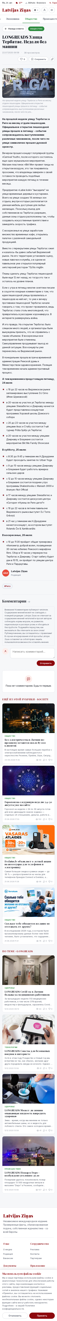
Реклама (34, 1249)
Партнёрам (36, 1258)
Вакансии (8, 1258)
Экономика (12, 18)
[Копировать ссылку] (52, 59)
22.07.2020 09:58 (10, 52)
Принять (42, 1315)
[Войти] (44, 10)
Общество (31, 18)
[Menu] (52, 10)
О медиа (7, 1249)
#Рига (7, 586)
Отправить (46, 663)
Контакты (34, 1254)
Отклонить (15, 1315)
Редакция (8, 1254)
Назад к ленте (16, 28)
